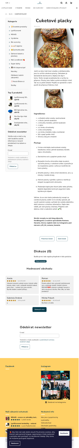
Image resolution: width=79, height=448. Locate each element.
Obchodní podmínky (48, 426)
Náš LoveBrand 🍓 (18, 60)
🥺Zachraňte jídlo (17, 50)
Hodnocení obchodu (39, 268)
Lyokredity (45, 420)
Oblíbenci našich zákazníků (17, 76)
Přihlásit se (13, 166)
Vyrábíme (14, 38)
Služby (13, 85)
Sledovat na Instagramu (57, 402)
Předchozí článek (47, 239)
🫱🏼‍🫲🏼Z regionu (16, 46)
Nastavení (15, 443)
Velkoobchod (46, 423)
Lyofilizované (16, 30)
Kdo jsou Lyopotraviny (49, 417)
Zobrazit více (39, 309)
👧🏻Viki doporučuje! (18, 67)
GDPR (43, 428)
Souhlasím (64, 433)
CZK (6, 3)
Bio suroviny (16, 42)
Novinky (14, 71)
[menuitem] (7, 8)
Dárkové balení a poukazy (17, 55)
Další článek (62, 239)
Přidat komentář (41, 261)
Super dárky (15, 64)
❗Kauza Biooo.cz (18, 81)
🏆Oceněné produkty (19, 27)
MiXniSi (14, 34)
